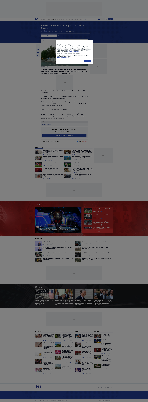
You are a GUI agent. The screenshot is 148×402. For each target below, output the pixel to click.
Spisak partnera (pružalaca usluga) (63, 57)
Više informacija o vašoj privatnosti (73, 51)
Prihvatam (87, 61)
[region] (74, 52)
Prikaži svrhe (61, 61)
